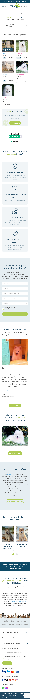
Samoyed (9, 474)
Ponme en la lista (15, 123)
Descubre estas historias (18, 601)
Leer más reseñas (15, 405)
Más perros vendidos (15, 453)
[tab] (13, 554)
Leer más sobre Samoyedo (15, 501)
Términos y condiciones (7, 693)
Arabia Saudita (10, 396)
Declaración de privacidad (21, 693)
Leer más (5, 390)
